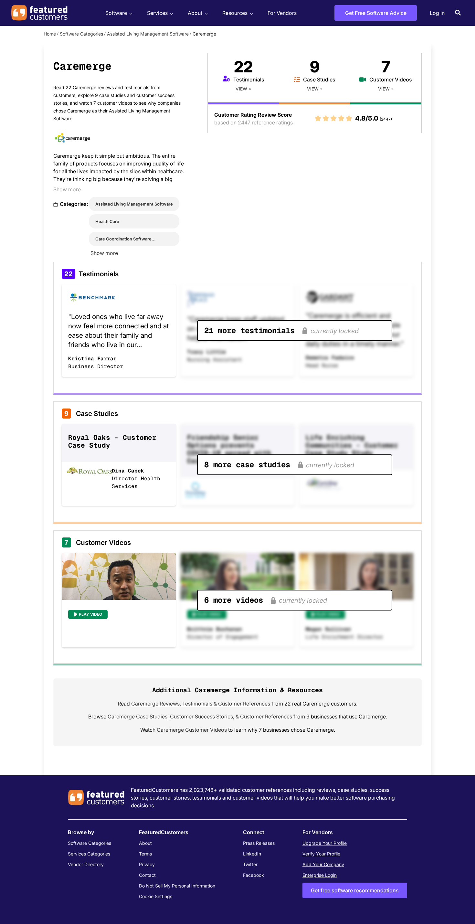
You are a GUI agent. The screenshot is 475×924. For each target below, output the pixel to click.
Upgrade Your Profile (324, 843)
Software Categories (81, 34)
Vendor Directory (86, 864)
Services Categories (89, 853)
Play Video (90, 614)
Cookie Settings (155, 896)
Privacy (147, 864)
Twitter (250, 864)
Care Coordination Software (123, 238)
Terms (145, 853)
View (241, 88)
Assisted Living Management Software (148, 34)
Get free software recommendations (355, 890)
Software (116, 13)
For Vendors (282, 13)
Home (50, 34)
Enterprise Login (319, 875)
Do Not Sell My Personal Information (177, 885)
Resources (235, 13)
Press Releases (259, 843)
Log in (437, 13)
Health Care (107, 221)
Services (157, 13)
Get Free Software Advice (375, 13)
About (195, 13)
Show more (67, 189)
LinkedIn (252, 853)
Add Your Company (323, 864)
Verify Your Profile (321, 853)
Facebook (253, 875)
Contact (147, 875)
